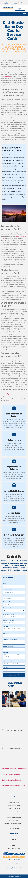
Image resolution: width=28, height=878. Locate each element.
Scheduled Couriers (14, 820)
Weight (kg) (6, 633)
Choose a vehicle (7, 661)
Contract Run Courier (14, 805)
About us (14, 839)
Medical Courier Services (14, 817)
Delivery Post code (8, 620)
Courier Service (8, 774)
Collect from (6, 667)
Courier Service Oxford (11, 780)
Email (4, 596)
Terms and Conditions (14, 848)
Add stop (5, 626)
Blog (14, 842)
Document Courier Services (14, 812)
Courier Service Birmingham (14, 786)
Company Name (7, 590)
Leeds (17, 774)
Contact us (14, 845)
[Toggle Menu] (24, 14)
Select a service (7, 608)
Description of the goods (10, 639)
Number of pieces (8, 646)
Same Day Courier (14, 802)
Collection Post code (9, 614)
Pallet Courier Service (14, 808)
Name (5, 583)
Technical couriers (14, 828)
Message (5, 652)
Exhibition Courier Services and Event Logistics (13, 824)
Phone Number (7, 602)
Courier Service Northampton (14, 769)
